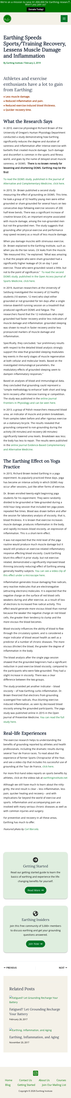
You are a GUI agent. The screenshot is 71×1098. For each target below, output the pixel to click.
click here (47, 766)
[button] (56, 19)
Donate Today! (35, 9)
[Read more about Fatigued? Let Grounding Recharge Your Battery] (35, 999)
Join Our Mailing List (54, 1085)
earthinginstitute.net (55, 777)
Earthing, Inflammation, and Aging (34, 1037)
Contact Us (25, 1080)
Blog (8, 1085)
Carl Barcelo (31, 829)
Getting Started (26, 1085)
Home (8, 1080)
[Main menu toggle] (64, 18)
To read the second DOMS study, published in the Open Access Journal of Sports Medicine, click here (34, 276)
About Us (44, 1080)
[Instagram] (35, 1073)
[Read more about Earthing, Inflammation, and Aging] (30, 1030)
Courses (61, 1080)
